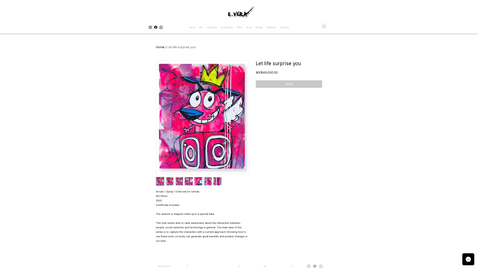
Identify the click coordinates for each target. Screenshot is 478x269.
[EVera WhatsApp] (161, 27)
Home (160, 47)
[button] (324, 25)
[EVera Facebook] (156, 27)
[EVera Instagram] (150, 27)
